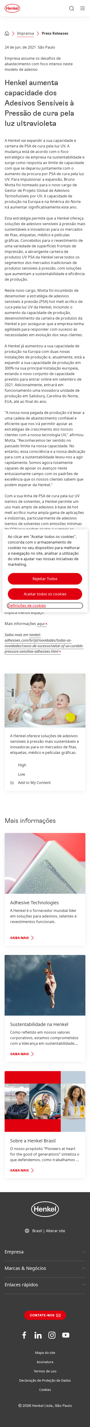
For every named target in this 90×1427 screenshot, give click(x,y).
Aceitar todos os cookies (45, 594)
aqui (41, 623)
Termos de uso (45, 1371)
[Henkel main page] (12, 8)
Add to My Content (34, 782)
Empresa (14, 1252)
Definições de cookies (27, 605)
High (22, 765)
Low (21, 774)
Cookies (45, 1389)
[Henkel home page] (7, 33)
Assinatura (45, 1362)
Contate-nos (42, 1315)
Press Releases (55, 33)
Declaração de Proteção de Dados (45, 1380)
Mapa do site (45, 1352)
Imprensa (25, 33)
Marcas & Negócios (25, 1268)
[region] (45, 570)
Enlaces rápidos (21, 1284)
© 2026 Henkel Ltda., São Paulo (45, 1406)
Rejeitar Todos (45, 578)
